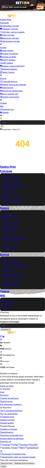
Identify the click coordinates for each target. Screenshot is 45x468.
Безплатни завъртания (12, 91)
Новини (5, 112)
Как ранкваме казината (11, 404)
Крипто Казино (8, 60)
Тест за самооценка (9, 414)
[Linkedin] (3, 336)
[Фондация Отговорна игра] (13, 454)
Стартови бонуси (9, 81)
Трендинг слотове (10, 29)
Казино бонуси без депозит (14, 85)
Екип (2, 392)
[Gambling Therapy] (9, 448)
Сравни (3, 103)
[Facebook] (1, 336)
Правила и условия (8, 429)
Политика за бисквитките (11, 435)
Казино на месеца (10, 54)
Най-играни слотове (11, 41)
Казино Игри (5, 19)
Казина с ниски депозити (13, 66)
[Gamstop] (23, 445)
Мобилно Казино (9, 69)
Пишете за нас (6, 401)
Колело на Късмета (10, 97)
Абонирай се (5, 329)
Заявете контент (7, 420)
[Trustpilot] (5, 445)
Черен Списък (8, 72)
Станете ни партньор (9, 398)
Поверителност (7, 432)
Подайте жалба (7, 423)
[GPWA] (14, 445)
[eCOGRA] (33, 445)
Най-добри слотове (10, 26)
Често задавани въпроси (11, 411)
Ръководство (8, 109)
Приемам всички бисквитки (24, 463)
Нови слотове (8, 35)
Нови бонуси (7, 88)
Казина (3, 47)
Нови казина (7, 50)
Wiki (2, 106)
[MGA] (21, 448)
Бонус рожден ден (10, 94)
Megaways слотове (10, 38)
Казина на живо (9, 57)
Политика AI (5, 441)
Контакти (4, 395)
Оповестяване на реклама (12, 438)
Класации (4, 23)
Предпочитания (6, 463)
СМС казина (7, 63)
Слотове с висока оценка (13, 32)
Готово (3, 466)
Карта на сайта (7, 386)
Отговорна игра (7, 417)
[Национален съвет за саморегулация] (17, 457)
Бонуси (3, 78)
